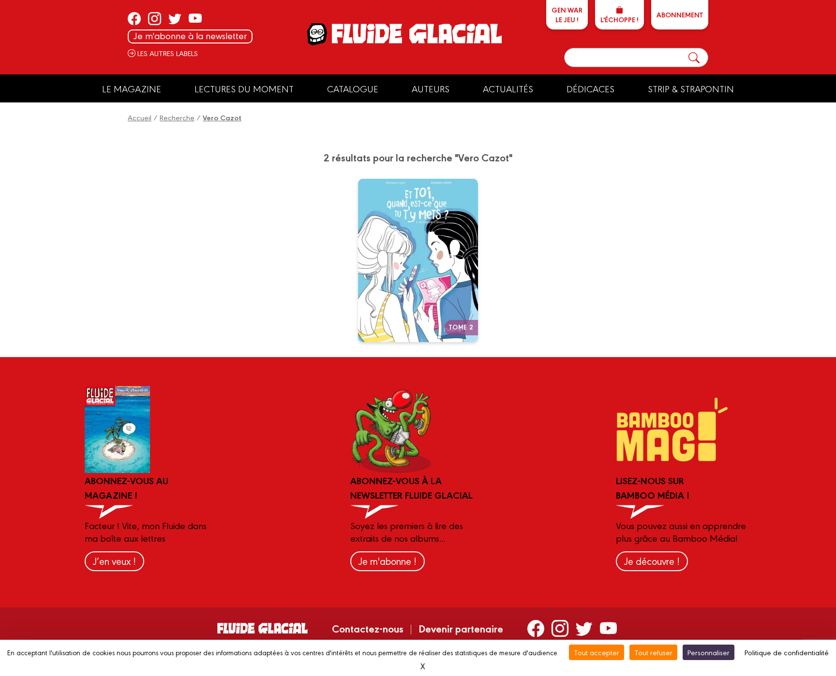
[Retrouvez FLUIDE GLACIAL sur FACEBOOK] (134, 18)
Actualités (508, 88)
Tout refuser (653, 652)
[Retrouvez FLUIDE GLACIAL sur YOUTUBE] (195, 18)
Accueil (139, 117)
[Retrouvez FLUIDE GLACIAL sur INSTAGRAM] (154, 18)
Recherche (177, 117)
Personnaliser (708, 652)
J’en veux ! (114, 560)
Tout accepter (596, 652)
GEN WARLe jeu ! (567, 14)
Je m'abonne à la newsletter (190, 35)
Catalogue (352, 88)
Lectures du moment (244, 88)
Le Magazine (131, 88)
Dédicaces (590, 88)
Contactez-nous (367, 628)
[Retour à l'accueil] (415, 33)
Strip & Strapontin (691, 88)
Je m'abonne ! (387, 560)
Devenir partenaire (460, 628)
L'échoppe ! (619, 19)
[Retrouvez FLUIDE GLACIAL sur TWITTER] (174, 18)
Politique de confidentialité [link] (787, 652)
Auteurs (430, 88)
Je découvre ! (652, 560)
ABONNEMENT (680, 14)
